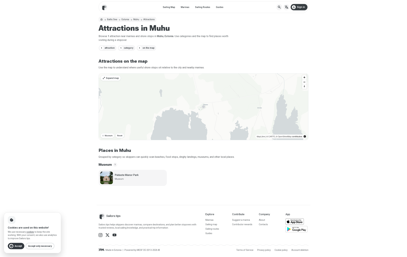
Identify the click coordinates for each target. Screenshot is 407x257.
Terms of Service (244, 250)
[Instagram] (101, 234)
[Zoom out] (304, 82)
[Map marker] (203, 107)
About (262, 220)
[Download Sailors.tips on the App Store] (295, 221)
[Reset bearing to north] (304, 86)
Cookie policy (281, 250)
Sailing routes (212, 229)
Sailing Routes (202, 7)
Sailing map (211, 224)
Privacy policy (264, 250)
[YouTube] (114, 234)
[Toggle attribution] (305, 136)
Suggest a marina (241, 220)
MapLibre (261, 136)
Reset (119, 136)
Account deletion (299, 250)
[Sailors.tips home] (104, 7)
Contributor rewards (242, 224)
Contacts (263, 224)
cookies (30, 232)
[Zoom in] (304, 77)
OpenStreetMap (285, 136)
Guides (219, 7)
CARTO (271, 136)
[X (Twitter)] (108, 234)
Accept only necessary (40, 246)
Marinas (185, 7)
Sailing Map (169, 7)
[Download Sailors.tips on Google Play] (296, 229)
